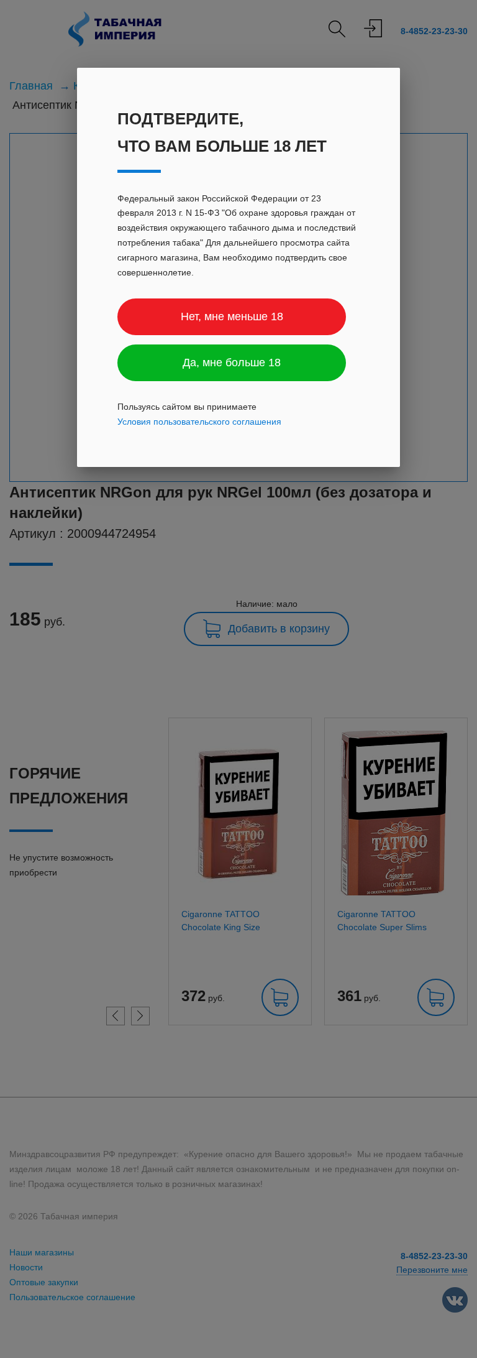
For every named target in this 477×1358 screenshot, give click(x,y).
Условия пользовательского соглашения (199, 422)
